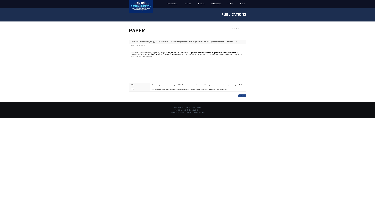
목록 (242, 96)
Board (242, 4)
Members (187, 4)
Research (201, 4)
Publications (216, 4)
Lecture (230, 4)
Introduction (172, 4)
